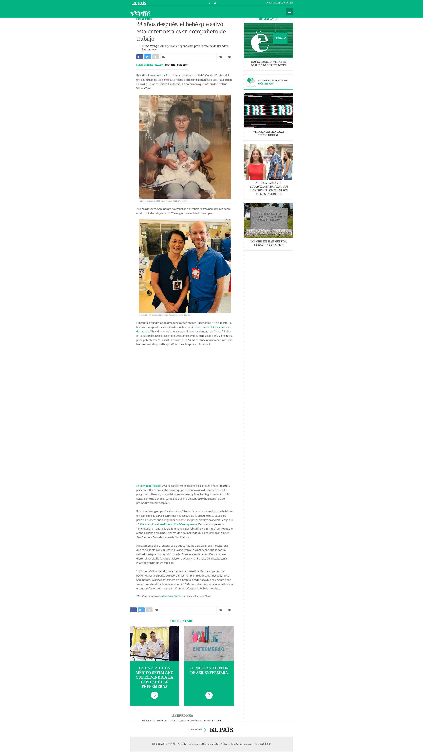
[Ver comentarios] (164, 56)
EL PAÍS (221, 729)
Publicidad (182, 744)
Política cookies (228, 744)
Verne (140, 13)
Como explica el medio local (168, 524)
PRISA (268, 744)
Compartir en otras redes (155, 56)
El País (140, 3)
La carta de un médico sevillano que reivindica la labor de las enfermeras (154, 677)
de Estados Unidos (207, 327)
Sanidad (208, 720)
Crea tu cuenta (285, 3)
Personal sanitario (179, 720)
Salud (218, 720)
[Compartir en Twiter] (147, 56)
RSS (262, 744)
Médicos (161, 720)
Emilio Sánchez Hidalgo (149, 65)
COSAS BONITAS (144, 19)
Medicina (196, 720)
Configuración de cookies (247, 744)
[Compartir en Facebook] (139, 56)
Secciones (289, 11)
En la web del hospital (149, 485)
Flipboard (177, 596)
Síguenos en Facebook (209, 3)
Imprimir (220, 57)
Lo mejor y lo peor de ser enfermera (209, 670)
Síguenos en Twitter (215, 3)
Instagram (167, 596)
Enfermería (148, 720)
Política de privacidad (209, 744)
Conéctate (271, 3)
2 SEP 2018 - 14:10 (176, 65)
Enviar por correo (229, 57)
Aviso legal (193, 744)
